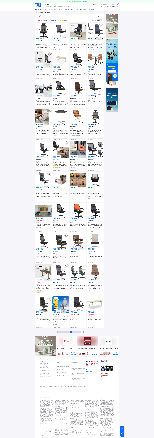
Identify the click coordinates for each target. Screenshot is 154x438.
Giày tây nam (62, 423)
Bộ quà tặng (75, 433)
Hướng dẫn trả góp (43, 371)
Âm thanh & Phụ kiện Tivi (104, 400)
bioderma (67, 392)
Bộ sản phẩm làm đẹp (46, 431)
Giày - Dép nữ (58, 415)
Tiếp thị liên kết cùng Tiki (61, 372)
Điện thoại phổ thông (45, 420)
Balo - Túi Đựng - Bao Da (106, 422)
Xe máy (88, 429)
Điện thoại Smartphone (44, 419)
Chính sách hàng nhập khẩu (44, 373)
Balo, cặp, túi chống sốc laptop (77, 401)
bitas (111, 392)
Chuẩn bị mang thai (45, 406)
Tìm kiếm (94, 4)
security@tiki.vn (48, 376)
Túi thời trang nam (59, 432)
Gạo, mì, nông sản (45, 412)
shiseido (41, 393)
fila (52, 393)
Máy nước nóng (107, 403)
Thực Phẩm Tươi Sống (44, 408)
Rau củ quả (43, 410)
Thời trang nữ (58, 399)
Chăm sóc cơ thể (45, 426)
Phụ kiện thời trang (74, 403)
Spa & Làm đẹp (92, 422)
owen (58, 392)
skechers (75, 392)
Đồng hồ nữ (76, 409)
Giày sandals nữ (61, 417)
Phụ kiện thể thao (107, 409)
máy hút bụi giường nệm (106, 433)
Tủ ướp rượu (111, 404)
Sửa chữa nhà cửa (75, 420)
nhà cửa (63, 6)
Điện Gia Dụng (43, 433)
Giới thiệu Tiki (59, 360)
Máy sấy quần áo (106, 404)
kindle (87, 392)
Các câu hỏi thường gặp (44, 363)
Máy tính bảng (44, 421)
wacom (93, 392)
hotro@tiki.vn (48, 374)
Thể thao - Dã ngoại (90, 402)
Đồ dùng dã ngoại (107, 408)
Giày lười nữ (64, 418)
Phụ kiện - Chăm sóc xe (89, 428)
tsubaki (55, 393)
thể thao (69, 6)
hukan (48, 393)
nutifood (84, 392)
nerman (90, 392)
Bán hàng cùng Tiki (74, 362)
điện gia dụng (46, 6)
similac (105, 392)
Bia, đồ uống (43, 413)
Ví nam (56, 433)
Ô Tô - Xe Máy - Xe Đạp (90, 427)
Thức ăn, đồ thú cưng (45, 415)
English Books (91, 435)
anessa (97, 392)
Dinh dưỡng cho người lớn (46, 404)
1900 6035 (44, 387)
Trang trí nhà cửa (73, 419)
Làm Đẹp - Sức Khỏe (44, 423)
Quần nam (61, 407)
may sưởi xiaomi (106, 431)
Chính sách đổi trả (43, 370)
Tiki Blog (58, 362)
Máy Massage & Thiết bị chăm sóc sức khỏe (46, 427)
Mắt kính (79, 404)
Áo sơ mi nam (61, 408)
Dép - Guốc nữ (62, 416)
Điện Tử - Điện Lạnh (104, 399)
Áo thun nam (57, 407)
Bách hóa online (90, 405)
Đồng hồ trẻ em (81, 410)
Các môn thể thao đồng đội (107, 412)
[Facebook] (102, 361)
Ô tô (91, 429)
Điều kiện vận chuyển (60, 375)
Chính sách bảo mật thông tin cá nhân (63, 366)
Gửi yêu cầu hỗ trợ (43, 364)
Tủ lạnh (103, 401)
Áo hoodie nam (59, 409)
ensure (61, 392)
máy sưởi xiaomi (108, 432)
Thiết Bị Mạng (76, 415)
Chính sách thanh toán (75, 370)
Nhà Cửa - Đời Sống (74, 418)
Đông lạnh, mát (47, 411)
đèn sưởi (105, 428)
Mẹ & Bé (91, 404)
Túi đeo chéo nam (61, 433)
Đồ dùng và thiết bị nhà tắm (77, 422)
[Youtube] (104, 361)
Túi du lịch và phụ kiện (76, 400)
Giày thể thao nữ (109, 414)
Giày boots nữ (58, 418)
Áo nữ (56, 400)
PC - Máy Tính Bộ (75, 416)
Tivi (103, 403)
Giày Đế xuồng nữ (62, 419)
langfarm (45, 393)
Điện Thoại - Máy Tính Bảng (45, 418)
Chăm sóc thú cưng (73, 428)
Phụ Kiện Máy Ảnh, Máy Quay (105, 419)
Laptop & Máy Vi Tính (93, 406)
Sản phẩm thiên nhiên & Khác (46, 428)
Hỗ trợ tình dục (48, 430)
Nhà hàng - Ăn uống (90, 423)
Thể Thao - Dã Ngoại (104, 406)
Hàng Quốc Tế (88, 399)
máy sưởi (101, 428)
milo (72, 392)
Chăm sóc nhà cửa (46, 416)
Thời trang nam (58, 406)
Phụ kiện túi (66, 430)
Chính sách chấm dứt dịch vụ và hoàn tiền (77, 376)
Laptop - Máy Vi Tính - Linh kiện (77, 412)
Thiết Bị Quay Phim (106, 424)
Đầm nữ (58, 400)
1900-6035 (45, 360)
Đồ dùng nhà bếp (43, 435)
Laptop (79, 416)
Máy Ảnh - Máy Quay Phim (106, 418)
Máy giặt (103, 402)
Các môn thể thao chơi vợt (107, 413)
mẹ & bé (54, 6)
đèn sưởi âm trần (105, 435)
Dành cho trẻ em (45, 414)
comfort (108, 392)
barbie (55, 392)
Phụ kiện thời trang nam (76, 405)
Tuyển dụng (59, 363)
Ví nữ (66, 429)
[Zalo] (106, 361)
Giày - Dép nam (58, 421)
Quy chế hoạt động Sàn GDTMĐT (77, 360)
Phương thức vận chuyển (44, 367)
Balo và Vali (72, 399)
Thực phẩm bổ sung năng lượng (107, 415)
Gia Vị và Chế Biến (75, 430)
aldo (78, 392)
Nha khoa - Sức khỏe (91, 424)
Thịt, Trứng (45, 409)
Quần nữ (62, 400)
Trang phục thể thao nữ (104, 407)
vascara (41, 392)
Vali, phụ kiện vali (81, 401)
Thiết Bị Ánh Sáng (107, 420)
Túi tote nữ (61, 430)
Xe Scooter (94, 429)
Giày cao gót (57, 416)
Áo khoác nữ (63, 401)
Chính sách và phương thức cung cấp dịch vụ (77, 374)
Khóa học (94, 421)
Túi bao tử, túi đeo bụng (64, 434)
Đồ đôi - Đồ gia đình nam (62, 410)
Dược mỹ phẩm (49, 431)
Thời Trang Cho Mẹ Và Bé (44, 400)
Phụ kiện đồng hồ (75, 410)
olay (103, 392)
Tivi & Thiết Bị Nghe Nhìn (91, 408)
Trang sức (72, 409)
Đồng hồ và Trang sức (74, 407)
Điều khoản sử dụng (60, 369)
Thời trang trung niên (60, 404)
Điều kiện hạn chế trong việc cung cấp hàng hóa (78, 369)
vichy (51, 393)
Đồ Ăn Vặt (73, 431)
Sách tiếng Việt (87, 434)
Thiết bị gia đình (49, 435)
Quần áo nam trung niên (61, 412)
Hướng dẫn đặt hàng (43, 366)
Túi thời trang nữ (58, 428)
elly (70, 392)
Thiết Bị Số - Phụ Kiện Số (90, 411)
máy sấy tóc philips (107, 429)
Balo (71, 400)
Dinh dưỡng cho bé (45, 403)
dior (43, 392)
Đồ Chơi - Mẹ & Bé (43, 399)
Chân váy (62, 402)
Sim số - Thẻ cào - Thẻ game (94, 425)
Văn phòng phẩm (94, 434)
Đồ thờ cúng (74, 424)
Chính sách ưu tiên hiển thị (75, 372)
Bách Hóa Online (73, 427)
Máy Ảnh (109, 425)
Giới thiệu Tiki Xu (60, 370)
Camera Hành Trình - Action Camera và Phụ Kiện (107, 421)
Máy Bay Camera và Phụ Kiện (106, 425)
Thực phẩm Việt (48, 410)
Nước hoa (43, 430)
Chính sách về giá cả (75, 366)
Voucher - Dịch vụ (89, 420)
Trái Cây (41, 409)
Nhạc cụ (78, 424)
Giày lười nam (57, 423)
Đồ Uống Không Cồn (76, 432)
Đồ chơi (50, 400)
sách (66, 6)
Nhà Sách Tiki (88, 432)
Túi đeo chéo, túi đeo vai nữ (59, 429)
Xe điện (95, 428)
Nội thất (75, 421)
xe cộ (51, 6)
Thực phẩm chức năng (45, 425)
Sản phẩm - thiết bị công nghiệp (92, 407)
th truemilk (52, 392)
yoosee (100, 392)
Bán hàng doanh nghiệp (61, 373)
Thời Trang (94, 400)
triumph (81, 392)
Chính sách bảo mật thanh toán (62, 365)
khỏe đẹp (59, 6)
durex (64, 392)
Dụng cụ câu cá (105, 411)
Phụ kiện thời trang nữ (73, 404)
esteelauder (47, 392)
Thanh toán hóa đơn (88, 421)
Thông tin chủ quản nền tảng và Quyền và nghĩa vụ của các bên (78, 379)
